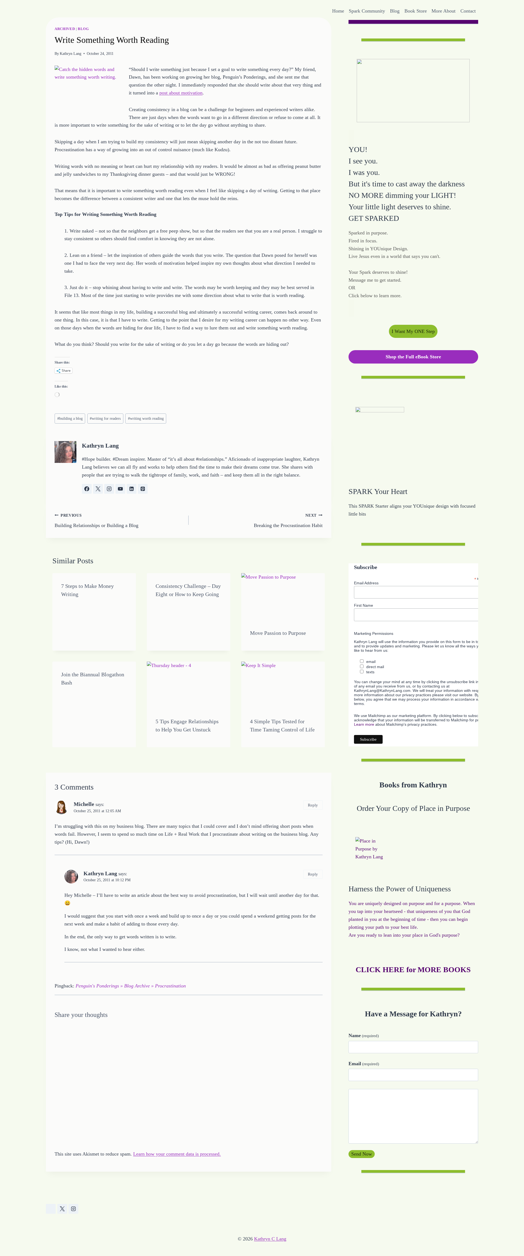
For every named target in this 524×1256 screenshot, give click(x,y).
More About (443, 11)
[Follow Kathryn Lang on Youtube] (120, 489)
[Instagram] (73, 1209)
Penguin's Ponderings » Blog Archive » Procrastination (131, 986)
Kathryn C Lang (270, 1239)
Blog (395, 11)
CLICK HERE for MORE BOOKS (413, 969)
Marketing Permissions (373, 633)
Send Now (361, 1154)
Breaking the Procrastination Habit (288, 520)
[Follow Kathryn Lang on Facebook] (87, 489)
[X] (62, 1209)
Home (338, 11)
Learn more (364, 724)
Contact (468, 11)
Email (364, 1063)
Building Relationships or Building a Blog (96, 520)
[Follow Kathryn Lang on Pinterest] (143, 489)
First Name (363, 605)
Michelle (84, 804)
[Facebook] (51, 1209)
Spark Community (367, 11)
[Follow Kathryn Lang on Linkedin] (131, 489)
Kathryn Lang (70, 53)
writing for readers (105, 418)
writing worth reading (146, 418)
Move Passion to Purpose (278, 633)
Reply (313, 805)
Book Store (415, 11)
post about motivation (181, 93)
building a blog (70, 418)
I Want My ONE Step (413, 331)
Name (364, 1035)
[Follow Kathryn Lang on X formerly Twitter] (98, 489)
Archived (65, 29)
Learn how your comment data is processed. (177, 1154)
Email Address (366, 583)
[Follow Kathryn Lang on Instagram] (109, 489)
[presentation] (283, 596)
